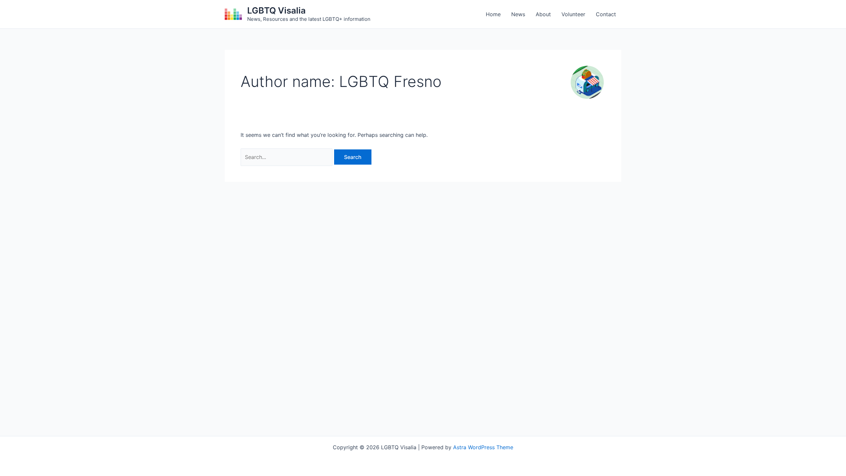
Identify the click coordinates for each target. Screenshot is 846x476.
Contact (606, 14)
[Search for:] (287, 157)
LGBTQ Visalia (276, 10)
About (543, 14)
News (518, 14)
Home (493, 14)
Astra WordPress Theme (483, 447)
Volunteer (573, 14)
